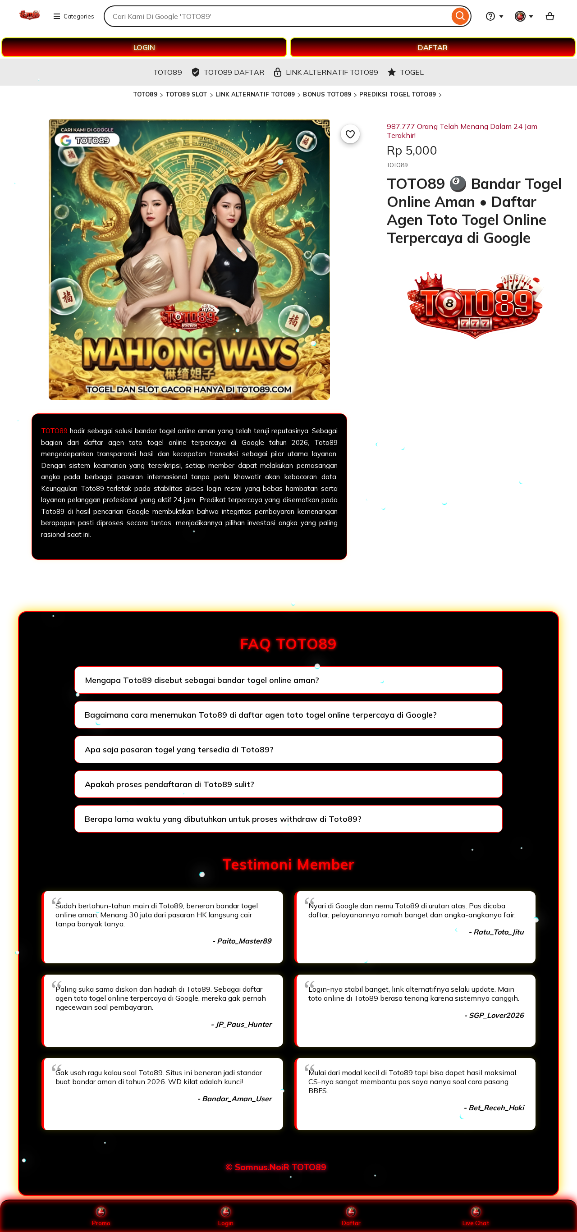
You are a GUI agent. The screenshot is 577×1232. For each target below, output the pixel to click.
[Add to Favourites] (350, 133)
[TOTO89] (29, 21)
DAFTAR (433, 47)
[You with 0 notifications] (524, 16)
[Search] (460, 16)
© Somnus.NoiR (257, 1167)
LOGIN (144, 47)
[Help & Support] (494, 16)
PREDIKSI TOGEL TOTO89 (397, 94)
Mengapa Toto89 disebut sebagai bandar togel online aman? (202, 680)
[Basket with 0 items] (550, 16)
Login (226, 1223)
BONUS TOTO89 (327, 94)
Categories (79, 16)
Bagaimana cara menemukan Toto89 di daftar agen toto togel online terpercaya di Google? (261, 715)
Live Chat (476, 1223)
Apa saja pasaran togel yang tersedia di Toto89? (179, 749)
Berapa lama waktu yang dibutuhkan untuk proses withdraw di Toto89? (223, 819)
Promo (101, 1223)
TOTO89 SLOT (186, 94)
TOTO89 (145, 94)
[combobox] (276, 16)
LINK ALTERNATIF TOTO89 (255, 94)
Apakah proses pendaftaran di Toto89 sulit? (169, 784)
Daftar (351, 1223)
